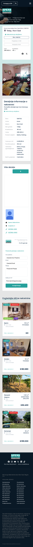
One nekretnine (20, 499)
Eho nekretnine (20, 490)
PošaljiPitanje (16, 285)
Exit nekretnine (20, 493)
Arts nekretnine (6, 499)
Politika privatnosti (10, 464)
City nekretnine (20, 482)
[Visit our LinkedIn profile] (21, 462)
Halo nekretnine (20, 488)
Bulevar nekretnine (21, 486)
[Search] (16, 3)
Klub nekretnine (6, 490)
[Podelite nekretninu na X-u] (27, 53)
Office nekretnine (6, 488)
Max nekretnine (20, 495)
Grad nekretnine (6, 482)
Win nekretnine (20, 491)
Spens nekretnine (6, 491)
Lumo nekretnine (21, 503)
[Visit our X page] (18, 462)
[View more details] (21, 171)
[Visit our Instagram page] (12, 462)
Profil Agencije (23, 243)
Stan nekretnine (6, 493)
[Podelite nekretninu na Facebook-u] (23, 53)
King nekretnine (6, 497)
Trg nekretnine (20, 497)
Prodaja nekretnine (6, 503)
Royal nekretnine (6, 486)
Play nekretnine (6, 495)
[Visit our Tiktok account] (24, 462)
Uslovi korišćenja (23, 464)
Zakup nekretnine (21, 501)
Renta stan (4, 501)
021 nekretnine (5, 484)
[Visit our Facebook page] (9, 462)
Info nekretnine (20, 484)
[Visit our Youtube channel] (15, 462)
